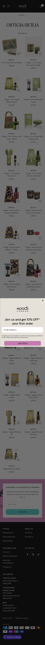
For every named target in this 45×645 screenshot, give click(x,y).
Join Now (22, 343)
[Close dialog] (42, 300)
